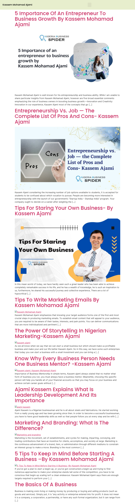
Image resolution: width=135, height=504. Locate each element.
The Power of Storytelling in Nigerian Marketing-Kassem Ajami (60, 333)
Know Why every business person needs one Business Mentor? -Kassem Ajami (65, 361)
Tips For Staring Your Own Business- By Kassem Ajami (64, 210)
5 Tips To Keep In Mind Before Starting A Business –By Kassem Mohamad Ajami (65, 456)
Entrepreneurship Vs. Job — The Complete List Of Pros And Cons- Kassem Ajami (67, 116)
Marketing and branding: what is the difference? (62, 425)
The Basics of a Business (46, 484)
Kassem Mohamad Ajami (17, 4)
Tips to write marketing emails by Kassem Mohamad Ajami (57, 302)
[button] (89, 5)
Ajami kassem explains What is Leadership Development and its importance (56, 395)
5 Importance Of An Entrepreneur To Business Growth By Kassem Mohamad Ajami (64, 19)
